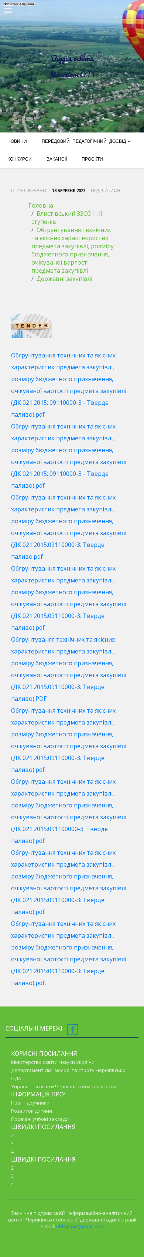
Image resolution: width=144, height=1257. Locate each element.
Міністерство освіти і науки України (53, 1062)
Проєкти (92, 159)
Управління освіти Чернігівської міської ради (63, 1086)
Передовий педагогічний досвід (84, 141)
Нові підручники (30, 1102)
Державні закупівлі (64, 279)
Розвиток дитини (31, 1111)
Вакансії (57, 159)
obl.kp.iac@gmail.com (80, 1226)
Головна (40, 205)
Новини (17, 141)
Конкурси (19, 159)
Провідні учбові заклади (40, 1119)
